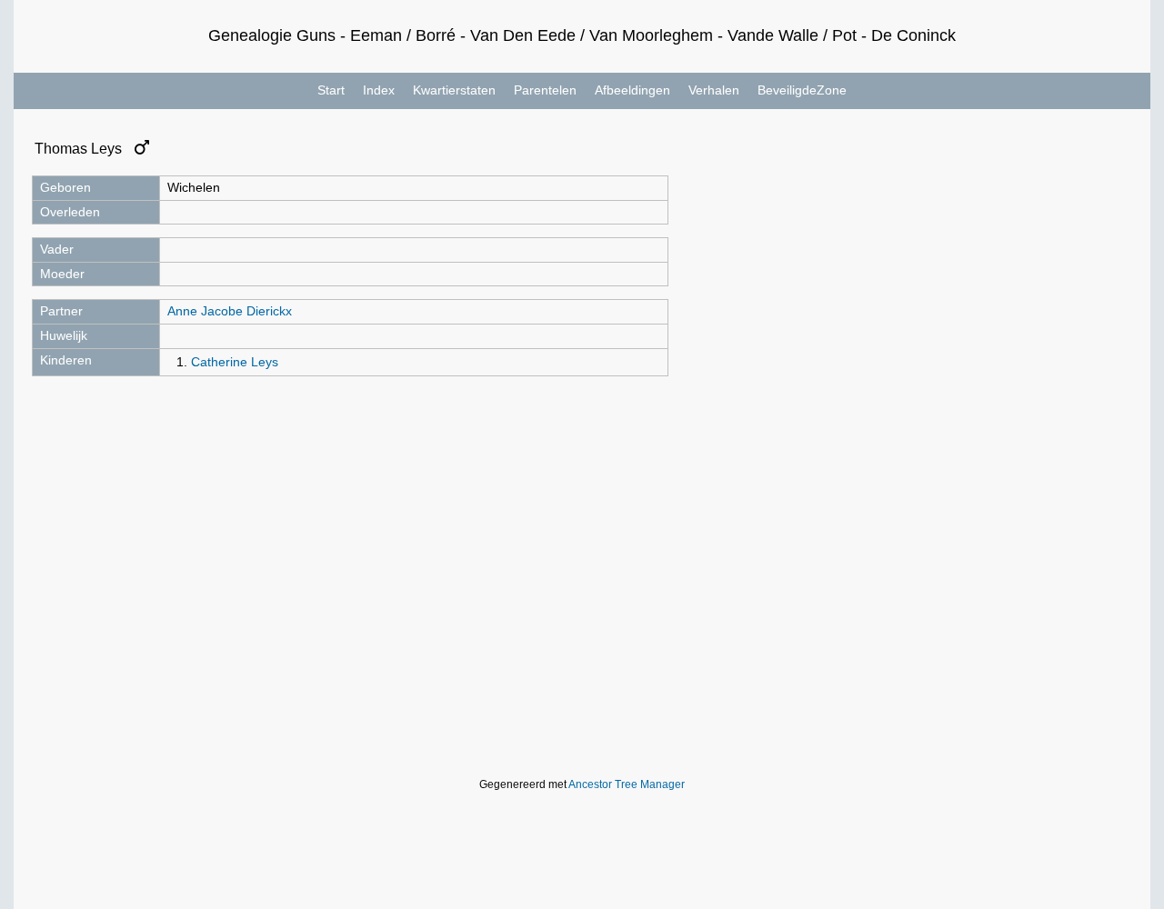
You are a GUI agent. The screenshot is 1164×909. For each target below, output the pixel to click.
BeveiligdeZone (802, 90)
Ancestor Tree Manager (626, 784)
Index (379, 90)
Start (331, 90)
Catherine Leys (234, 362)
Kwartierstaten (454, 90)
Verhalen (713, 90)
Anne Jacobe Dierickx (229, 311)
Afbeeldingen (632, 90)
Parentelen (545, 90)
